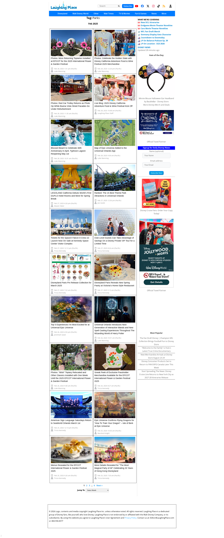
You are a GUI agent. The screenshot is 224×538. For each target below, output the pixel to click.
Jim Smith (101, 203)
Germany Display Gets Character (156, 34)
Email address (156, 161)
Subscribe (128, 6)
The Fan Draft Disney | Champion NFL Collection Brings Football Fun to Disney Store (156, 341)
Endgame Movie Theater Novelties (156, 25)
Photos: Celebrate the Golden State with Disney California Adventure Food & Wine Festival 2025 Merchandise (113, 61)
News (154, 13)
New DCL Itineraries (150, 22)
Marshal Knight (104, 433)
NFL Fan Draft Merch (150, 31)
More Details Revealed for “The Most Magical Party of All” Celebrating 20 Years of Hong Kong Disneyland (113, 468)
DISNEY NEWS (144, 47)
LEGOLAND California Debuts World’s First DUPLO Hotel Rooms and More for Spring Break (71, 196)
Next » (99, 485)
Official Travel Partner (156, 141)
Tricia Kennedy (60, 251)
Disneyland (62, 13)
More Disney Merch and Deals (156, 105)
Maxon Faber (59, 206)
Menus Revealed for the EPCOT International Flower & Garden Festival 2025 (69, 468)
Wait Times (109, 13)
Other (96, 13)
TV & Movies (124, 13)
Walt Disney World (80, 13)
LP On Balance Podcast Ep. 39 (154, 40)
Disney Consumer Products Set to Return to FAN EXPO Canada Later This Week (156, 364)
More (164, 13)
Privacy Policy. (131, 518)
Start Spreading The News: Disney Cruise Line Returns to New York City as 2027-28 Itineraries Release (156, 374)
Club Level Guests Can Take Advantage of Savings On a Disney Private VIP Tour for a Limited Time (114, 241)
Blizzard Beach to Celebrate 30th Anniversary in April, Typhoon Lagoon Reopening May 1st (68, 151)
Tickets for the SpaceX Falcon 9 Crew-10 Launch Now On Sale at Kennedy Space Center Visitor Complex (70, 241)
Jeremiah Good (60, 335)
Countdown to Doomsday (153, 37)
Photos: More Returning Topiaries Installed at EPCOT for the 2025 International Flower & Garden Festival (71, 61)
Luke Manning (59, 71)
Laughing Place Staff (105, 113)
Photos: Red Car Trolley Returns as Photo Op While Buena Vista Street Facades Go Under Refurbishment (70, 106)
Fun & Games (140, 13)
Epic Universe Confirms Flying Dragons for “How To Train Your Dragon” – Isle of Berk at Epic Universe (114, 423)
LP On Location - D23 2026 (153, 43)
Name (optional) (156, 151)
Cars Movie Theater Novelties (154, 28)
